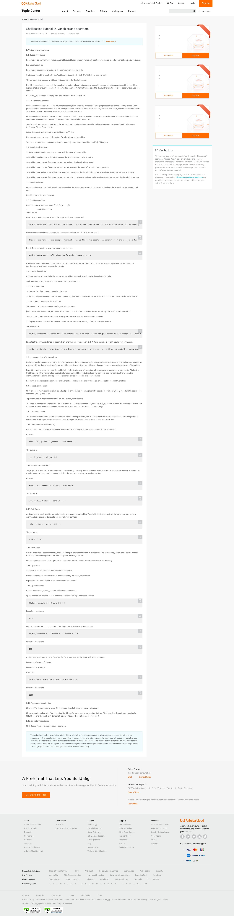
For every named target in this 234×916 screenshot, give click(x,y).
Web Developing (122, 879)
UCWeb (137, 899)
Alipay (165, 899)
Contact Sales (204, 11)
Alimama (100, 899)
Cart (172, 3)
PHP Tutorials (153, 879)
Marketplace (117, 11)
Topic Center (54, 879)
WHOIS (154, 840)
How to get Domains (95, 875)
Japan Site (53, 875)
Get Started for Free (36, 794)
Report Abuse (124, 836)
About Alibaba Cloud (32, 824)
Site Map (154, 843)
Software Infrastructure (119, 875)
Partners (132, 11)
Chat (130, 777)
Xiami (150, 899)
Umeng (144, 899)
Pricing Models (30, 828)
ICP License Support (95, 836)
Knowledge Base (94, 828)
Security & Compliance (160, 832)
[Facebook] (182, 836)
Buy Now (195, 55)
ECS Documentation (72, 875)
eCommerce (129, 871)
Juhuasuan (64, 899)
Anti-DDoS (89, 871)
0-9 (145, 883)
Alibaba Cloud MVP (159, 828)
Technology (92, 824)
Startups (28, 843)
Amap (130, 899)
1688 (93, 899)
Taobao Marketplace (44, 899)
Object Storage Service (108, 871)
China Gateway (93, 832)
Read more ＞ (111, 41)
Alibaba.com (85, 899)
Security (159, 871)
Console (181, 3)
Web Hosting (145, 871)
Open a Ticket (133, 792)
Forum (122, 843)
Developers (104, 879)
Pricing (103, 11)
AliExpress (74, 899)
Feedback (123, 840)
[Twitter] (194, 836)
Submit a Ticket (125, 828)
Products (77, 11)
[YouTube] (199, 836)
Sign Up (205, 3)
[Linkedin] (188, 836)
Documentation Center (160, 824)
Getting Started (93, 840)
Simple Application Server (66, 828)
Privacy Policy (56, 895)
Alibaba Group (28, 899)
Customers (28, 836)
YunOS (114, 899)
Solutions (90, 11)
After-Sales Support (127, 832)
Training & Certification (97, 851)
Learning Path (141, 875)
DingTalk (157, 899)
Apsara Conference (32, 847)
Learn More (168, 55)
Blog (89, 843)
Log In (192, 3)
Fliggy (107, 899)
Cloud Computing (73, 879)
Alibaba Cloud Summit (33, 851)
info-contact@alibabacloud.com (189, 177)
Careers (25, 895)
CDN (77, 871)
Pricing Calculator (126, 847)
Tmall (56, 899)
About (65, 11)
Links (100, 895)
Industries (90, 879)
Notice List (85, 895)
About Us (40, 895)
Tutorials (138, 879)
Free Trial (59, 824)
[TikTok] (205, 836)
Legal (72, 895)
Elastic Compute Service (59, 871)
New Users (157, 875)
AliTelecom (122, 899)
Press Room (156, 836)
